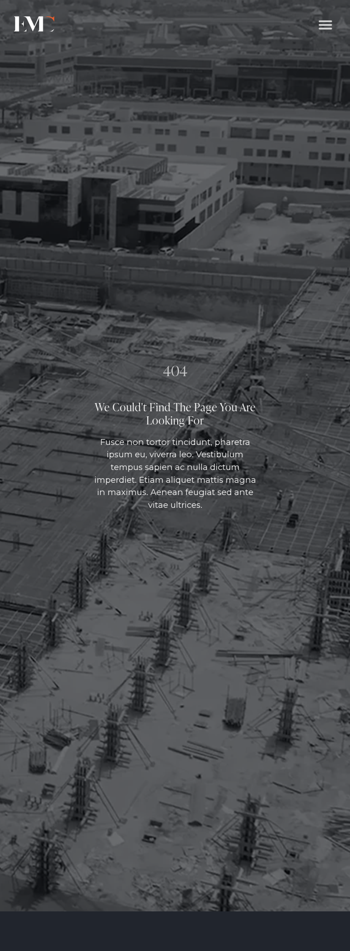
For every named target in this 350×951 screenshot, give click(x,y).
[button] (325, 25)
